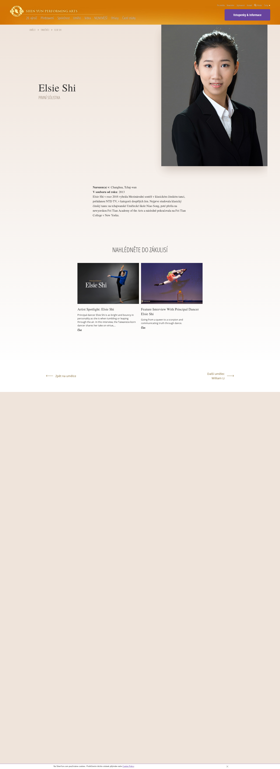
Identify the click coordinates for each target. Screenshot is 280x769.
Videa (88, 18)
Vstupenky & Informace (247, 15)
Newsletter (230, 5)
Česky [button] (266, 5)
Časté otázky (128, 18)
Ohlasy (115, 18)
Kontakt (249, 5)
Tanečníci (45, 29)
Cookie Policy (128, 766)
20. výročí (31, 18)
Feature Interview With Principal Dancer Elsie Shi (170, 311)
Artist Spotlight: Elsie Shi (95, 309)
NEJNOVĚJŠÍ (100, 18)
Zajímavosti (241, 5)
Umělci (77, 18)
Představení (47, 18)
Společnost (63, 18)
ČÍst (79, 330)
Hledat (259, 5)
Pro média (221, 5)
